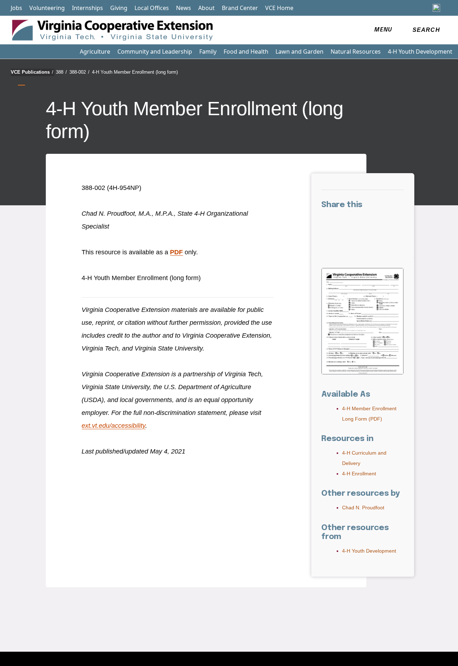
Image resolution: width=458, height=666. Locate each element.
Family (207, 51)
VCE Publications (32, 72)
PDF (176, 252)
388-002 (79, 72)
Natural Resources (356, 51)
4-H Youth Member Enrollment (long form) (135, 72)
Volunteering (47, 8)
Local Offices (152, 8)
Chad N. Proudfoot (363, 507)
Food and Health (246, 51)
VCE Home (279, 8)
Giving (118, 8)
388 (61, 72)
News (183, 8)
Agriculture (95, 51)
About (206, 8)
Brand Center (240, 8)
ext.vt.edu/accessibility (113, 425)
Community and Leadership (154, 51)
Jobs (16, 8)
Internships (87, 8)
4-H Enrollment (359, 473)
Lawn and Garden (299, 51)
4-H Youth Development (420, 51)
